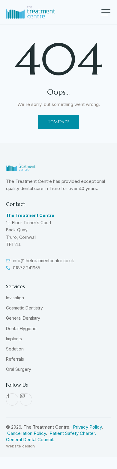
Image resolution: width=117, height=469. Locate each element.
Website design (20, 446)
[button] (106, 12)
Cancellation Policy (26, 433)
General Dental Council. (30, 439)
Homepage (59, 122)
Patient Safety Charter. (73, 433)
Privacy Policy (87, 427)
